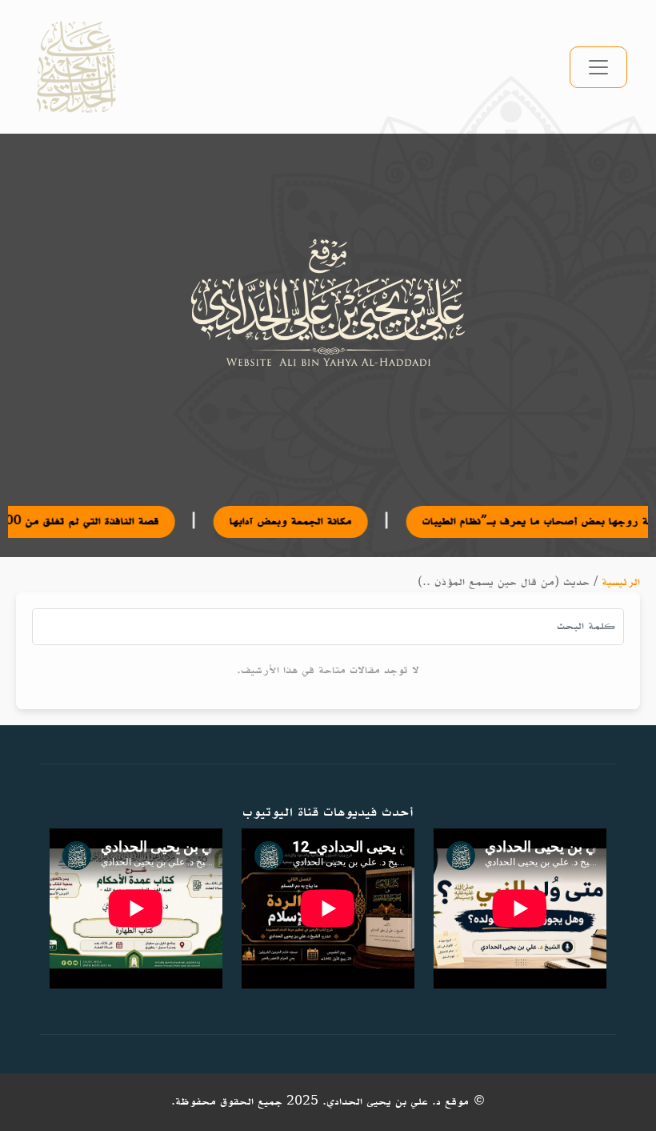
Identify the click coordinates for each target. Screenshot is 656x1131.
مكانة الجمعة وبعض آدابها (259, 521)
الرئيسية (621, 582)
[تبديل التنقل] (598, 67)
